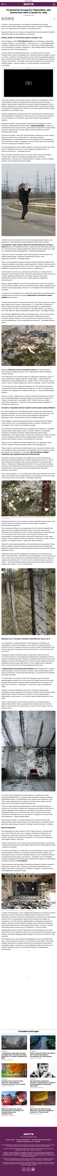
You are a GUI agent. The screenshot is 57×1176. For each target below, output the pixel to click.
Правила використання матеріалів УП (41, 1139)
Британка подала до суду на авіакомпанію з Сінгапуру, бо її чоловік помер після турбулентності (12, 1111)
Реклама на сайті (10, 1139)
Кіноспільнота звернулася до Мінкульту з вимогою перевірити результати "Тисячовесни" (41, 1110)
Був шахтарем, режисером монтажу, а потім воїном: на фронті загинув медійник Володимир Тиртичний (42, 1083)
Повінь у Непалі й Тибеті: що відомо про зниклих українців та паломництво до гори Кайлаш (42, 1054)
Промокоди (37, 1141)
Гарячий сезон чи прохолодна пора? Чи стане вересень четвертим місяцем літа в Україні (13, 1082)
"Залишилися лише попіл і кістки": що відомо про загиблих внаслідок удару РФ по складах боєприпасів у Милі (14, 1055)
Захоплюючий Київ (37, 125)
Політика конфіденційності (23, 1139)
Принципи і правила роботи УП (25, 1141)
